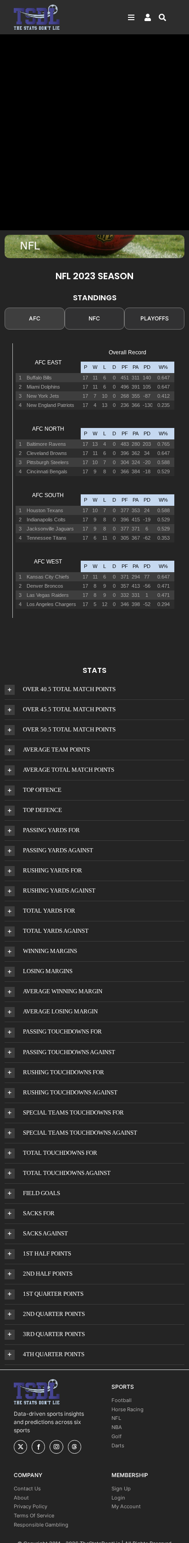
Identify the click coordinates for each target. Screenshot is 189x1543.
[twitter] (20, 1447)
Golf (116, 1436)
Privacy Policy (30, 1506)
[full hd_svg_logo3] (37, 7)
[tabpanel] (94, 486)
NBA (116, 1427)
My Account (126, 1506)
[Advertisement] (94, 132)
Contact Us (27, 1488)
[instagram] (56, 1447)
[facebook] (38, 1447)
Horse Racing (127, 1409)
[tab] (35, 319)
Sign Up (121, 1488)
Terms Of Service (34, 1515)
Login (118, 1497)
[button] (94, 689)
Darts (117, 1445)
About (21, 1497)
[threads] (74, 1447)
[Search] (167, 17)
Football (121, 1400)
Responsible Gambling (41, 1524)
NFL (116, 1418)
